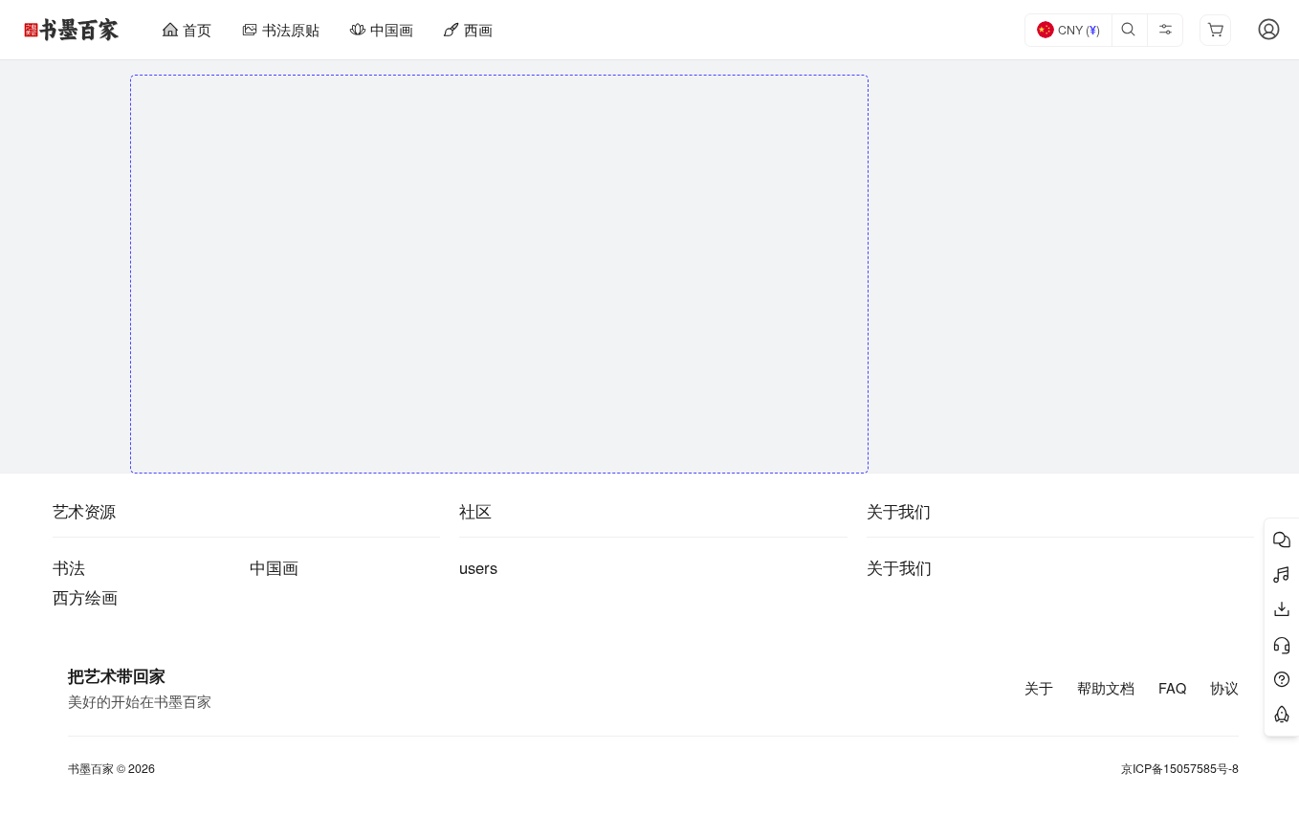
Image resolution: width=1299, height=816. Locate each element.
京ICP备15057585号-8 (1180, 769)
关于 (1038, 687)
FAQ (1172, 687)
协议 (1224, 687)
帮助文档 (1105, 687)
